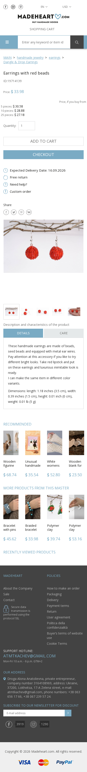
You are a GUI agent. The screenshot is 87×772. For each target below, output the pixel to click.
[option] (43, 260)
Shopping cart (42, 29)
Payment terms (58, 606)
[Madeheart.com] (43, 18)
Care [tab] (64, 333)
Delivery (52, 600)
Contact (9, 600)
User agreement (58, 617)
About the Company (17, 588)
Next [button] (79, 443)
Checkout (43, 154)
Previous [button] (8, 443)
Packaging (54, 594)
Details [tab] (23, 333)
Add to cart (43, 141)
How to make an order (63, 588)
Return (51, 611)
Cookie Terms (57, 643)
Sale (6, 594)
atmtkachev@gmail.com (29, 656)
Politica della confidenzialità (57, 625)
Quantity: (9, 126)
